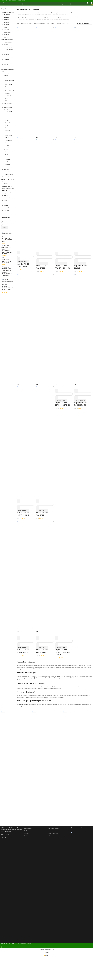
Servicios (26, 830)
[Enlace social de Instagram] (5, 842)
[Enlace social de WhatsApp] (7, 842)
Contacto (26, 835)
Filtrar (4, 227)
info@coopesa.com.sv (8, 837)
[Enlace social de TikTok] (10, 842)
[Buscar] (81, 4)
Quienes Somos (28, 828)
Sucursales (26, 833)
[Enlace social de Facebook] (2, 842)
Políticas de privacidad (53, 833)
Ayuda (49, 835)
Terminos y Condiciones (53, 828)
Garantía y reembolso (52, 830)
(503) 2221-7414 (5, 834)
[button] (23, 261)
